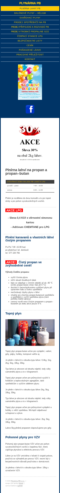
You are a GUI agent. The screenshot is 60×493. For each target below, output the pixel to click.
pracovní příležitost (30, 55)
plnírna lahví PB (30, 8)
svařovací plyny (30, 18)
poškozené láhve (30, 50)
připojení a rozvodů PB (30, 27)
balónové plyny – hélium (30, 13)
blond (21, 483)
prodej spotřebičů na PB (30, 22)
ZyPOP (20, 486)
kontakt (30, 59)
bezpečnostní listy (30, 41)
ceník (30, 45)
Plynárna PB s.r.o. (18, 481)
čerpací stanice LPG (30, 36)
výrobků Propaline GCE (30, 31)
